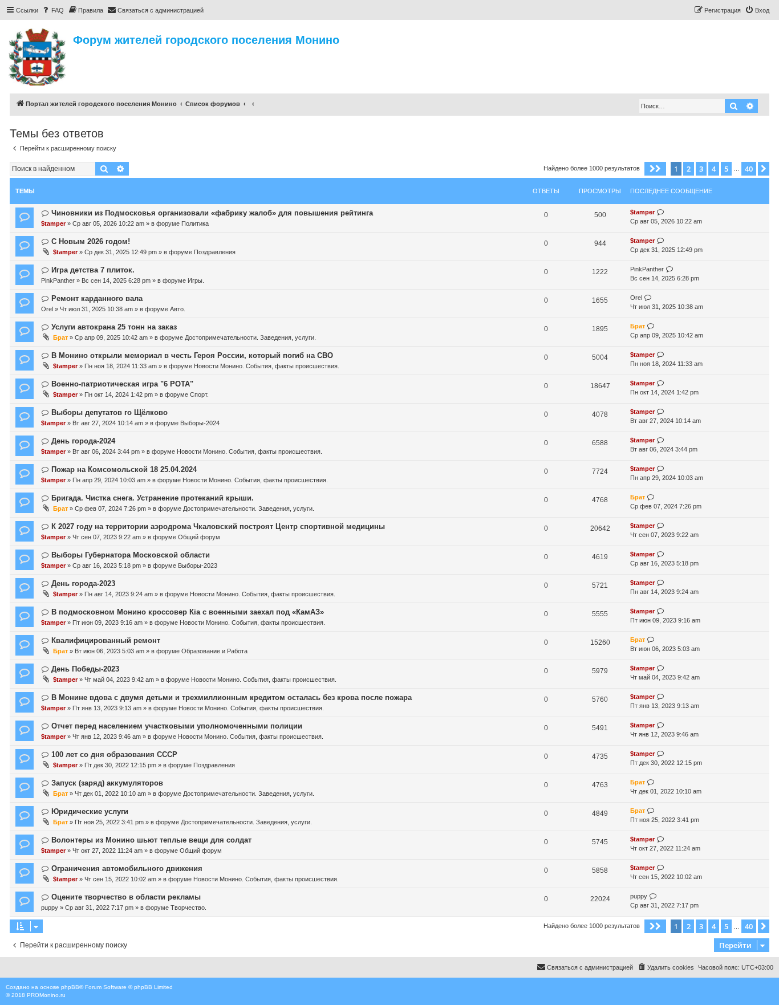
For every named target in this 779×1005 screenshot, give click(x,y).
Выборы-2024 (200, 423)
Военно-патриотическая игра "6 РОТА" (122, 384)
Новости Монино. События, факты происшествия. (266, 366)
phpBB (70, 987)
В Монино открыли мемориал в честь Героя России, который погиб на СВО (192, 355)
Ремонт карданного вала (97, 298)
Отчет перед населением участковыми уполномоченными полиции (176, 726)
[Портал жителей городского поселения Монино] (38, 55)
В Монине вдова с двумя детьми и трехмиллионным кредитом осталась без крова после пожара (231, 697)
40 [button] (749, 169)
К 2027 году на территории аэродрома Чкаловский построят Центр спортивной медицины (218, 526)
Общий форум (199, 537)
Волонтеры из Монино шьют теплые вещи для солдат (151, 840)
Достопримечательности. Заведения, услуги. (250, 337)
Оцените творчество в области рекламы (126, 897)
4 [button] (714, 169)
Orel (47, 309)
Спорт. (199, 394)
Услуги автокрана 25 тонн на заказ (114, 327)
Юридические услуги (89, 811)
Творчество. (188, 907)
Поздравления (215, 252)
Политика (195, 223)
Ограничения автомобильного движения (126, 868)
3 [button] (701, 169)
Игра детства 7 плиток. (93, 270)
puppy (49, 907)
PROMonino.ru (46, 995)
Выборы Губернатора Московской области (130, 555)
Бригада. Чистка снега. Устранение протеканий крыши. (152, 498)
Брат (60, 337)
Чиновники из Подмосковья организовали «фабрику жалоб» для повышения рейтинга (212, 213)
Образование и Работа (214, 651)
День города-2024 (83, 441)
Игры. (196, 280)
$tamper (53, 223)
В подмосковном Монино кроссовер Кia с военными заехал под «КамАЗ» (187, 612)
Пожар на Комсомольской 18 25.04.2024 (124, 469)
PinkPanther (58, 280)
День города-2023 (83, 583)
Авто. (177, 309)
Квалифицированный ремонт (105, 640)
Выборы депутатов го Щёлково (109, 412)
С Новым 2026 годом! (90, 241)
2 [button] (689, 169)
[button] (655, 169)
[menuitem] (52, 10)
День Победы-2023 (85, 669)
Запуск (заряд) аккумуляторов (107, 783)
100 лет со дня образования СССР (114, 754)
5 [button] (726, 169)
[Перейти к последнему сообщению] (660, 212)
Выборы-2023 (197, 565)
